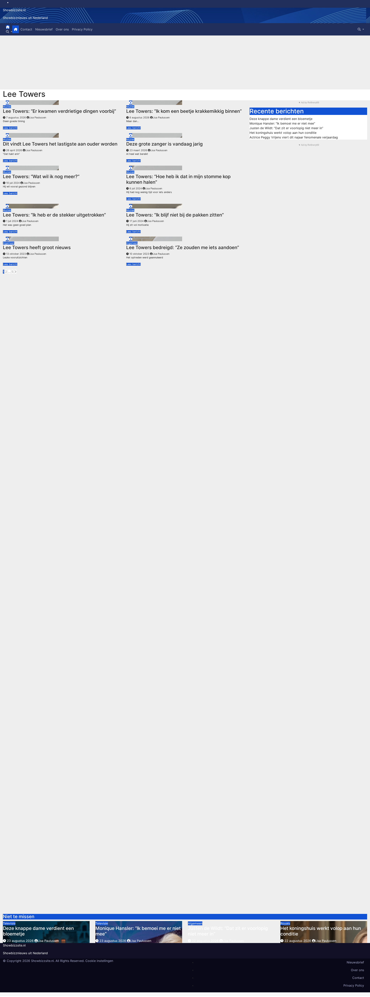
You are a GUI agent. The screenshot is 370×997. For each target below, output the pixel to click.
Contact (26, 29)
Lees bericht (10, 127)
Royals (285, 923)
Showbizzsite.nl (14, 10)
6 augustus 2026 (140, 117)
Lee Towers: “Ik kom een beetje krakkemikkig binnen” (184, 111)
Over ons (62, 29)
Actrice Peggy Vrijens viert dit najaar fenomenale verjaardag (294, 137)
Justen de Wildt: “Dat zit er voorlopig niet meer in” (286, 128)
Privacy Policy (82, 29)
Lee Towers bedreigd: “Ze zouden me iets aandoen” (182, 247)
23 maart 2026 (139, 150)
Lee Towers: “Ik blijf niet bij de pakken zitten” (175, 215)
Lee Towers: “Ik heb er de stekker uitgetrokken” (54, 215)
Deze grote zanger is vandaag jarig (164, 144)
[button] (9, 32)
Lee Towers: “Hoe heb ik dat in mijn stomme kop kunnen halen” (178, 179)
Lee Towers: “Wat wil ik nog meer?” (41, 176)
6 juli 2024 (136, 188)
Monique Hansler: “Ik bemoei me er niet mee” (282, 123)
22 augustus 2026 (205, 941)
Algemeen (8, 243)
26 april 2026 (14, 150)
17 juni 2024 (137, 221)
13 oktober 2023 (16, 253)
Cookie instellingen (99, 961)
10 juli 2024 (13, 182)
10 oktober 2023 (140, 253)
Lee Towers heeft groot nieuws (37, 247)
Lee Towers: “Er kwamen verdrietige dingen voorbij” (59, 111)
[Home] (7, 27)
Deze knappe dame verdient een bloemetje (281, 119)
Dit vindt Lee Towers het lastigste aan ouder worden (60, 144)
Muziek (7, 106)
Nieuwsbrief (44, 29)
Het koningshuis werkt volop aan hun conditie (283, 133)
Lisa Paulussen (37, 117)
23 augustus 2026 (20, 941)
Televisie (9, 923)
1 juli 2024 (12, 221)
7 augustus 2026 (16, 117)
